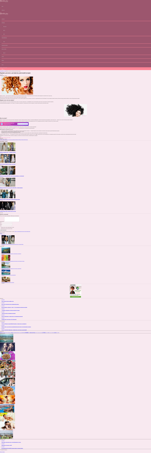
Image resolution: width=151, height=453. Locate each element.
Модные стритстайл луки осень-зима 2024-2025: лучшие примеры (11, 187)
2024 (1, 332)
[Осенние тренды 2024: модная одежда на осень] (7, 209)
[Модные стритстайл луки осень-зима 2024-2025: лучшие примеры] (7, 186)
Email (1, 224)
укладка (9, 137)
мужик (36, 332)
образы (39, 332)
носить (37, 332)
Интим (4, 30)
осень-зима (41, 332)
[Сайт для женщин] (4, 14)
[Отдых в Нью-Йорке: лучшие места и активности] (6, 438)
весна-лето (9, 332)
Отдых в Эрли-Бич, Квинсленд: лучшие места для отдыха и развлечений (11, 268)
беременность (6, 332)
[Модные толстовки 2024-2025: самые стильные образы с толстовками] (7, 174)
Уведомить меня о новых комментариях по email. (7, 227)
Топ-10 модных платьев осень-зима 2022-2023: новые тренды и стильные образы (12, 244)
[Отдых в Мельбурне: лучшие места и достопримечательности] (6, 342)
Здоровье (3, 22)
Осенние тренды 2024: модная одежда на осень (8, 211)
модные (33, 332)
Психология (4, 26)
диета (12, 332)
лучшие (26, 332)
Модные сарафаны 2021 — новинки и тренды (8, 152)
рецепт (55, 332)
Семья (4, 41)
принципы (53, 332)
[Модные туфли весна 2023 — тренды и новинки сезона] (7, 368)
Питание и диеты (5, 45)
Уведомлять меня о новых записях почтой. (6, 228)
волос (1, 137)
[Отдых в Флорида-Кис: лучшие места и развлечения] (6, 274)
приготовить (50, 332)
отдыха (46, 332)
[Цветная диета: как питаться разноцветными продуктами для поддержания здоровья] (6, 260)
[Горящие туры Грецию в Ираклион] (7, 412)
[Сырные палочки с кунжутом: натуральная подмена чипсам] (7, 394)
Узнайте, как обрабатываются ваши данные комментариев (22, 231)
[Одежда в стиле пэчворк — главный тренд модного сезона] (7, 377)
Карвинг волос (6, 137)
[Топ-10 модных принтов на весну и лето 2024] (7, 162)
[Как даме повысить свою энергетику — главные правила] (7, 403)
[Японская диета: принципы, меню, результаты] (6, 281)
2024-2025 (3, 332)
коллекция (23, 332)
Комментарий (2, 221)
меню (29, 332)
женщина (20, 332)
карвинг (3, 137)
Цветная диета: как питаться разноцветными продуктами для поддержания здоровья (13, 261)
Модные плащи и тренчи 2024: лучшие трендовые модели (10, 199)
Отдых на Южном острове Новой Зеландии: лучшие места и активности (11, 253)
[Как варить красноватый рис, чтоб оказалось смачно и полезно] (7, 359)
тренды (58, 332)
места (31, 332)
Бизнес (3, 60)
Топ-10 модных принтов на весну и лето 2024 (7, 164)
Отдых (3, 56)
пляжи (48, 332)
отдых (44, 332)
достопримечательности (16, 332)
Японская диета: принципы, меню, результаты (8, 282)
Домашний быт (4, 37)
